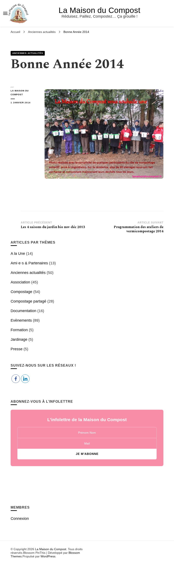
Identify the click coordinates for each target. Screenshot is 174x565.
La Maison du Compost (99, 10)
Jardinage (19, 339)
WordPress (48, 556)
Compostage (21, 292)
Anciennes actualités (27, 53)
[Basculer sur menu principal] (5, 13)
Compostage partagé (28, 301)
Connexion (20, 518)
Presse (16, 349)
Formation (19, 330)
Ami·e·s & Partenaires (29, 263)
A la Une (18, 253)
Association (20, 282)
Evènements (21, 320)
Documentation (23, 311)
